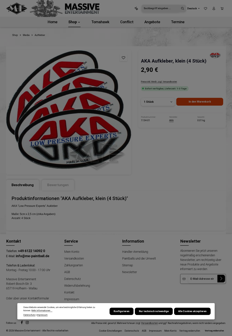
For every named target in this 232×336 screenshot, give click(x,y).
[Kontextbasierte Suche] (136, 8)
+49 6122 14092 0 (31, 251)
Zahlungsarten (73, 265)
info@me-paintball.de (32, 256)
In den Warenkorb (200, 101)
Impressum (71, 299)
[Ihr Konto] (214, 8)
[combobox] (160, 8)
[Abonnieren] (221, 278)
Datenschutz (72, 279)
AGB (67, 272)
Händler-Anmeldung (135, 251)
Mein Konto (71, 251)
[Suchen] (182, 8)
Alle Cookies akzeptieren (192, 311)
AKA (171, 120)
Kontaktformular (38, 298)
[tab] (22, 185)
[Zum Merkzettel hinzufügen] (123, 57)
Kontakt (69, 292)
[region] (69, 112)
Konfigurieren (121, 311)
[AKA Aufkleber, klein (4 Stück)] (68, 112)
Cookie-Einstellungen (110, 330)
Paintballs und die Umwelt (139, 258)
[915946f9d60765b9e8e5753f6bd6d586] (214, 55)
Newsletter (129, 272)
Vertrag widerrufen (189, 330)
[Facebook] (22, 323)
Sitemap (127, 265)
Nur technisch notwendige (154, 311)
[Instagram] (27, 323)
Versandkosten (74, 258)
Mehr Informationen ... (41, 310)
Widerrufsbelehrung (77, 285)
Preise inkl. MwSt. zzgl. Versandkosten (159, 82)
